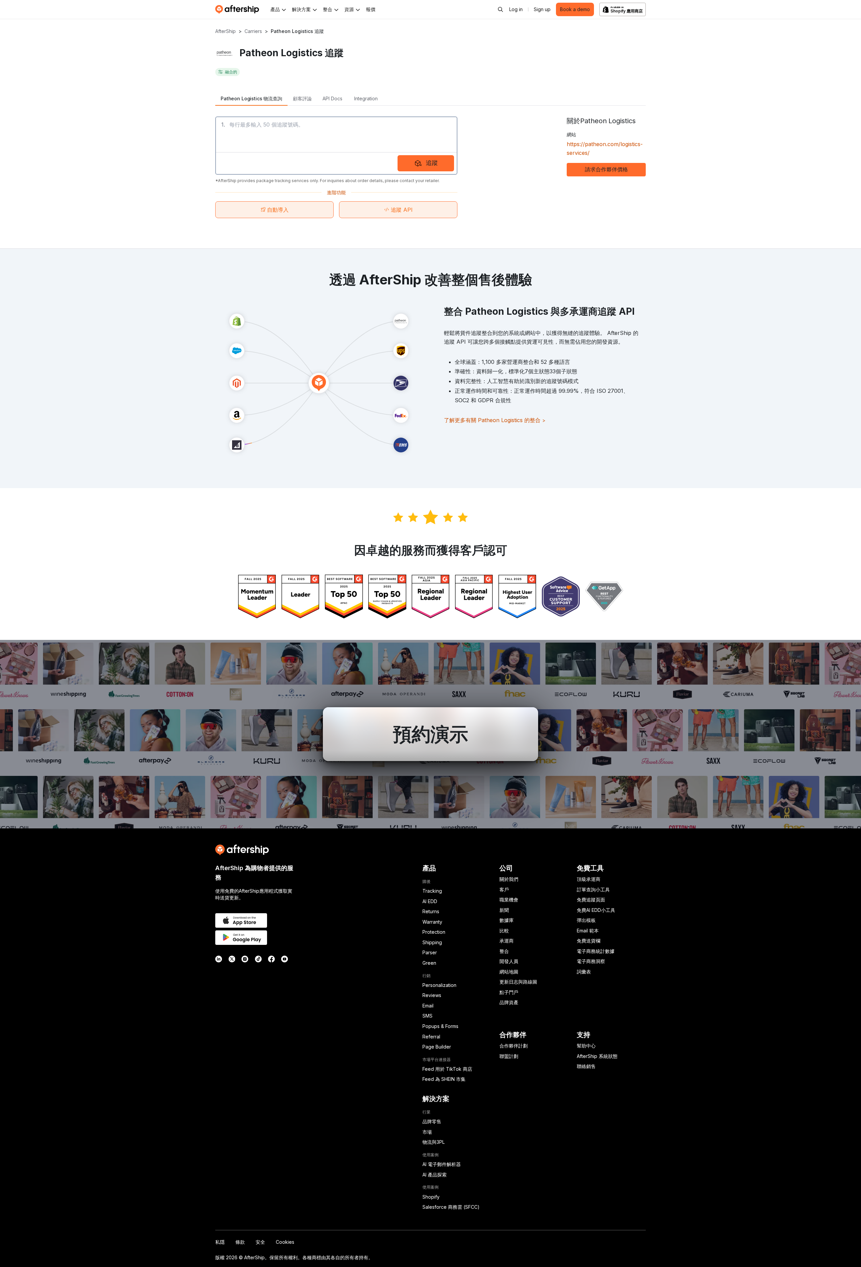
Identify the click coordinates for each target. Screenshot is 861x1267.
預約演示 (430, 734)
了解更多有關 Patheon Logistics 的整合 (495, 420)
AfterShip (225, 31)
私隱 (220, 1242)
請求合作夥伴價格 (606, 169)
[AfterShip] (238, 9)
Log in (516, 9)
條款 (240, 1242)
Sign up (542, 9)
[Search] (500, 9)
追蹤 (432, 162)
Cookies (285, 1242)
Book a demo (575, 9)
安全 (260, 1242)
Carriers (253, 31)
